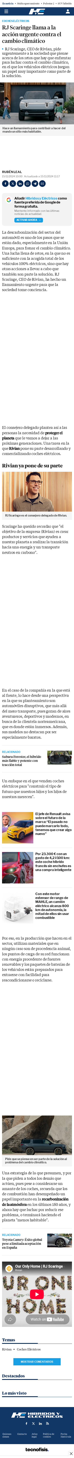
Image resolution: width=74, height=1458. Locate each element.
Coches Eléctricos (15, 21)
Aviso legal (34, 1435)
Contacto (22, 1434)
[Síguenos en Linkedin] (40, 1423)
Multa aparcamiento (28, 3)
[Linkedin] (20, 183)
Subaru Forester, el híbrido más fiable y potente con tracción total (21, 761)
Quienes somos (6, 1435)
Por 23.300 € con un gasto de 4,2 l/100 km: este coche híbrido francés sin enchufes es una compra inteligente (53, 862)
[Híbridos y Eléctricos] (37, 1415)
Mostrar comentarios (37, 1361)
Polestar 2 (48, 3)
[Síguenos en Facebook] (26, 1423)
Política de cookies (48, 1435)
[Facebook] (5, 183)
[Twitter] (12, 183)
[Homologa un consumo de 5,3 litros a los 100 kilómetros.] (59, 1241)
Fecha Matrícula (66, 1435)
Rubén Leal (12, 172)
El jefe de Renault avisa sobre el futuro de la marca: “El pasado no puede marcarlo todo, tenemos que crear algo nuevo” (53, 824)
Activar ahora (26, 219)
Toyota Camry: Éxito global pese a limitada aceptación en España (22, 1244)
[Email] (42, 183)
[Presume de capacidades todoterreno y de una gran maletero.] (59, 758)
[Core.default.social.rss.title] (47, 1423)
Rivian (6, 1349)
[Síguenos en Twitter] (33, 1423)
